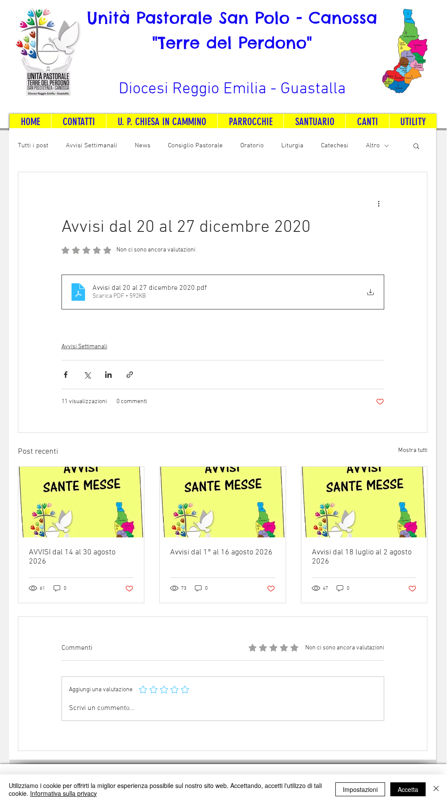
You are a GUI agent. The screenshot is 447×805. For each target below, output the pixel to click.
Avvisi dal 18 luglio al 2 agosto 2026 (362, 557)
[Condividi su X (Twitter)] (87, 374)
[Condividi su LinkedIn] (108, 374)
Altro (373, 145)
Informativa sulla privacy (63, 793)
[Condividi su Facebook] (65, 374)
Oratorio (252, 145)
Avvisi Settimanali (91, 145)
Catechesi (334, 145)
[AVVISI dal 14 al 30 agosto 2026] (81, 502)
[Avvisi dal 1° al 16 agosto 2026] (222, 502)
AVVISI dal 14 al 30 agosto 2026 (72, 557)
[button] (416, 145)
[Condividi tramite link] (130, 374)
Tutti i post (33, 145)
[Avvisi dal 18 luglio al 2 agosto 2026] (364, 502)
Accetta (408, 789)
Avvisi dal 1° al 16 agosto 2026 (221, 552)
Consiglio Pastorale (195, 145)
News (142, 145)
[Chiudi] (436, 789)
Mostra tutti (412, 450)
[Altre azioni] (379, 203)
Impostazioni (360, 789)
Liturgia (292, 145)
